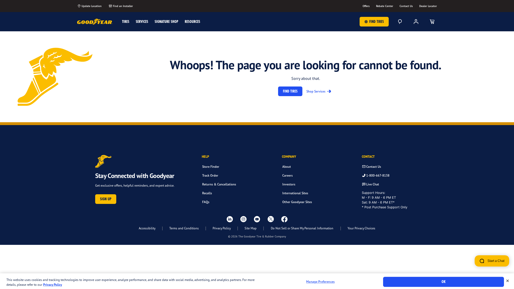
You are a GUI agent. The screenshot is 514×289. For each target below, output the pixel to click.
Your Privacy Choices (361, 228)
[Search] (400, 21)
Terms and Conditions (184, 228)
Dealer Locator (428, 6)
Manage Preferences (320, 282)
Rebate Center (384, 6)
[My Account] (416, 21)
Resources (192, 21)
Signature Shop (166, 21)
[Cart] (432, 21)
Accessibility (147, 228)
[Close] (507, 280)
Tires (125, 21)
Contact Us (406, 6)
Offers (366, 6)
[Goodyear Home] (94, 22)
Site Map (251, 228)
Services (142, 21)
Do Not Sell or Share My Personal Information (302, 228)
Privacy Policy (222, 228)
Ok (444, 281)
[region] (257, 281)
